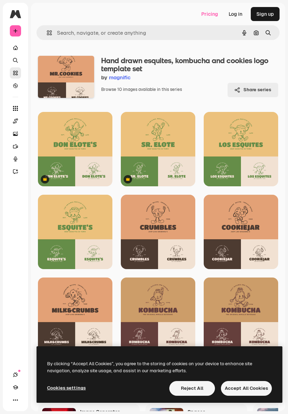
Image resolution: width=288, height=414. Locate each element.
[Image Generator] (15, 133)
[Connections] (15, 374)
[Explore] (15, 85)
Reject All (192, 388)
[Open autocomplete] (46, 32)
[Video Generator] (15, 146)
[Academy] (15, 387)
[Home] (15, 47)
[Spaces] (15, 121)
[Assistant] (15, 171)
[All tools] (15, 108)
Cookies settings (66, 388)
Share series (257, 90)
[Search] (15, 60)
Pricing (209, 14)
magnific (120, 77)
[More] (15, 400)
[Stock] (15, 73)
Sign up (265, 14)
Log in (235, 14)
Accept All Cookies (246, 388)
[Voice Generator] (15, 159)
